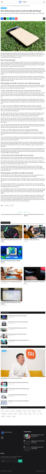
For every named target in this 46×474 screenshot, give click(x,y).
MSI (34, 413)
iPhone (15, 413)
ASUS (29, 410)
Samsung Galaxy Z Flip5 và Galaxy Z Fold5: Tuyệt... (18, 394)
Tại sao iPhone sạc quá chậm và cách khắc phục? (11, 214)
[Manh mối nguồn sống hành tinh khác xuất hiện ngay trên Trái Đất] (27, 448)
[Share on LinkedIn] (10, 18)
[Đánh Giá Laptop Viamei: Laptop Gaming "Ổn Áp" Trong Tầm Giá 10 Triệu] (27, 436)
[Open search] (44, 2)
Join (20, 461)
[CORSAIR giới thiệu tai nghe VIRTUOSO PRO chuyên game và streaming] (4, 342)
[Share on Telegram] (13, 18)
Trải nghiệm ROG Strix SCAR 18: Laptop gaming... (17, 315)
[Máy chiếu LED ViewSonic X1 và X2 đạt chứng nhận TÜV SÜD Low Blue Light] (4, 323)
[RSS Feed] (2, 437)
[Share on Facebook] (2, 18)
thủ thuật (6, 205)
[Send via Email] (16, 18)
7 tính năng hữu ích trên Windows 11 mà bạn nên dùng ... (34, 282)
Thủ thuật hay (7, 5)
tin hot (7, 410)
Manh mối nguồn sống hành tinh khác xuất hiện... (37, 447)
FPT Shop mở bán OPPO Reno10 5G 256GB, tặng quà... (19, 388)
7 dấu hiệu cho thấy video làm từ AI (31, 239)
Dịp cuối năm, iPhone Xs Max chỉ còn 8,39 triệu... (17, 334)
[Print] (44, 18)
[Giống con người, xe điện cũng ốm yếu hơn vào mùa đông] (27, 442)
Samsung (20, 413)
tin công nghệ (18, 410)
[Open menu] (1, 2)
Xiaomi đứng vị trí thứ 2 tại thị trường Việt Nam (11, 378)
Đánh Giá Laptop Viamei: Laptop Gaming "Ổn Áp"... (37, 435)
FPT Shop (8, 416)
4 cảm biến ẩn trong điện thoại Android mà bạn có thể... (11, 240)
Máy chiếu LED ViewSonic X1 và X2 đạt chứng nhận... (18, 321)
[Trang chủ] (23, 2)
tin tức (3, 410)
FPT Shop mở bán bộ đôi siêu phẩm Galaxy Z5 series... (18, 382)
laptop (30, 413)
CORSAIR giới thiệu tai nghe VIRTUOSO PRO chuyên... (18, 340)
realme (14, 416)
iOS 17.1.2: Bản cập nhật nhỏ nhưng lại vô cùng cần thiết (34, 215)
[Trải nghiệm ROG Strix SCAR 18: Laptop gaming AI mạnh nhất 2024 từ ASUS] (4, 317)
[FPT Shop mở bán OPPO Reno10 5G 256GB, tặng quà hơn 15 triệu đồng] (4, 390)
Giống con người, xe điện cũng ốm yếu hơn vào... (37, 441)
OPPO (39, 410)
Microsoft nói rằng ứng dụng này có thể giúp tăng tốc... (10, 261)
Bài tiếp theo (26, 212)
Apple (25, 413)
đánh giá (3, 416)
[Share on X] (5, 18)
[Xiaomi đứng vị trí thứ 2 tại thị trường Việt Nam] (23, 363)
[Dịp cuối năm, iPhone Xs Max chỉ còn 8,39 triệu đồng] (4, 335)
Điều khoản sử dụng (40, 471)
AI (37, 413)
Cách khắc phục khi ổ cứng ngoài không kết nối (11, 281)
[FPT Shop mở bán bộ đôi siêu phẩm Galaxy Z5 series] (4, 384)
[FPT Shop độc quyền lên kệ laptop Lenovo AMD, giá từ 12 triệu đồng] (4, 329)
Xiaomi (24, 410)
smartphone (4, 413)
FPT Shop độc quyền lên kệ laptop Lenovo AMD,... (18, 328)
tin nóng (12, 410)
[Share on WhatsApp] (7, 18)
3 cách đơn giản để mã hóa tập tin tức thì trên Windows (11, 303)
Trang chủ (2, 5)
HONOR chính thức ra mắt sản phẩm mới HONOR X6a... (19, 400)
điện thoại (34, 410)
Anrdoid (11, 205)
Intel (41, 413)
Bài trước (20, 212)
